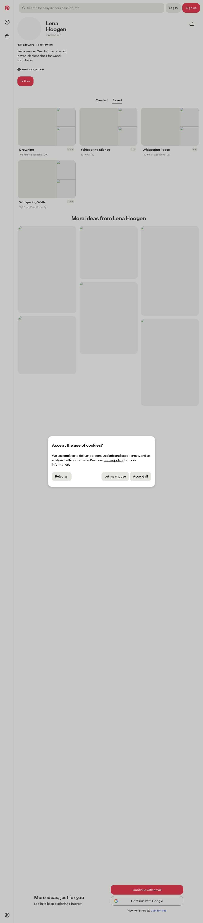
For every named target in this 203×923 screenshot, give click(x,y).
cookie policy (113, 460)
